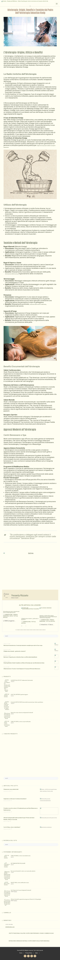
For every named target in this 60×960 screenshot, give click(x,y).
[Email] (25, 956)
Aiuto (36, 953)
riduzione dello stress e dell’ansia (38, 304)
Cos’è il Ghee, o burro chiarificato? (12, 827)
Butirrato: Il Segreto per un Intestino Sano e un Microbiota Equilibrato (20, 657)
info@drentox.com (9, 927)
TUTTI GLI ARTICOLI (50, 621)
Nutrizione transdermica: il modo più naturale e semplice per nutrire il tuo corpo (23, 645)
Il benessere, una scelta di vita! (11, 789)
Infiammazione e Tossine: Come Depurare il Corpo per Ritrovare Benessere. (22, 668)
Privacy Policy (28, 953)
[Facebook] (28, 956)
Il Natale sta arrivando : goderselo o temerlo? (30, 619)
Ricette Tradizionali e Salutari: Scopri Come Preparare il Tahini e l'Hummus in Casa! (31, 933)
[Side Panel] (57, 4)
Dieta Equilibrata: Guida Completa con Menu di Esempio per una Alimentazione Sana (24, 662)
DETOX (11, 616)
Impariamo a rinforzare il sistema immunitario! (15, 798)
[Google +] (31, 956)
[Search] (53, 4)
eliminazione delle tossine (11, 273)
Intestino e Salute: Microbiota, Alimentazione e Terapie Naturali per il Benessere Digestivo (48, 616)
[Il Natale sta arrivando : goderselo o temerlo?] (30, 611)
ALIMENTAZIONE (8, 614)
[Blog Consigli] (30, 937)
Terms (20, 953)
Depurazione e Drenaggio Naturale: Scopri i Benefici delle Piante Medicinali (29, 940)
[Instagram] (35, 956)
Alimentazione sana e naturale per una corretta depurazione (11, 612)
